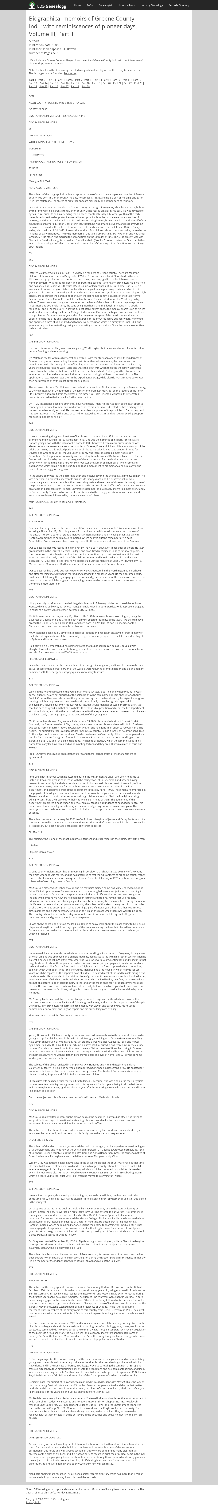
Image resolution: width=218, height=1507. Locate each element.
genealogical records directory (92, 1473)
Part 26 (54, 86)
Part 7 (87, 79)
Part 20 (107, 83)
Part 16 (65, 83)
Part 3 (51, 79)
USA (31, 60)
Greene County (55, 60)
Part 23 (138, 83)
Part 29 (86, 86)
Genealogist (105, 5)
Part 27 (65, 86)
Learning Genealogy (152, 5)
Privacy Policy (33, 1502)
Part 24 (33, 86)
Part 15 (54, 83)
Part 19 (96, 83)
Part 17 (75, 83)
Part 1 (32, 79)
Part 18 (86, 83)
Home (77, 5)
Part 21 (117, 83)
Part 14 (43, 83)
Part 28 (75, 86)
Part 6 (78, 79)
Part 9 (106, 79)
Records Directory (179, 5)
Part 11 (126, 79)
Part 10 (116, 79)
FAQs (90, 5)
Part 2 (41, 79)
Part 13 (33, 83)
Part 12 (137, 79)
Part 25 (43, 86)
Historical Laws (126, 5)
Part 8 (97, 79)
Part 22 (128, 83)
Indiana (40, 60)
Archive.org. (70, 73)
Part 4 (60, 79)
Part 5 (69, 79)
